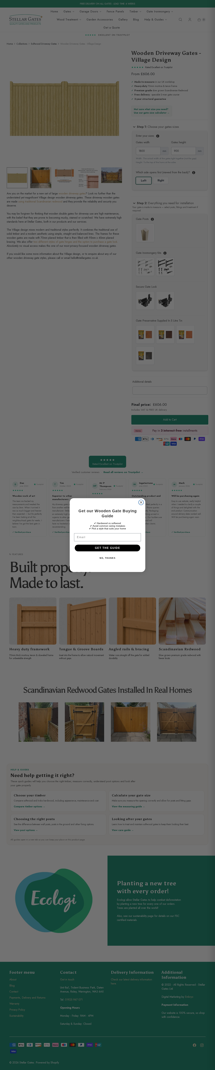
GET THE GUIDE (107, 547)
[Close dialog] (141, 502)
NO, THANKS (108, 558)
